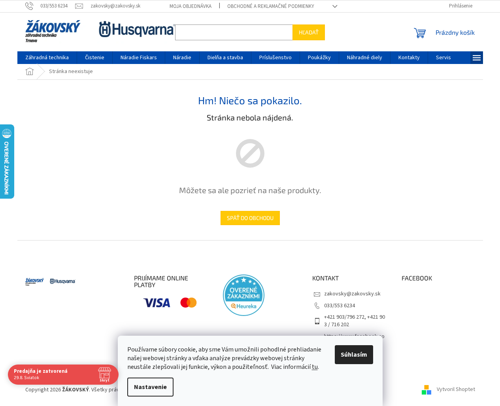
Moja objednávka (190, 6)
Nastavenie (150, 387)
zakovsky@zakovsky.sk (352, 294)
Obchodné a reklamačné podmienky (270, 6)
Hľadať (309, 32)
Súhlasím (354, 354)
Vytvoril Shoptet (456, 390)
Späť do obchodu (250, 217)
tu (315, 367)
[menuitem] (47, 57)
